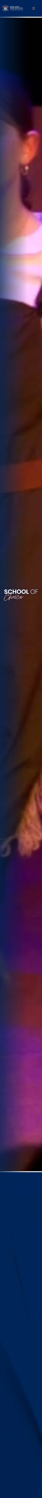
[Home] (12, 8)
